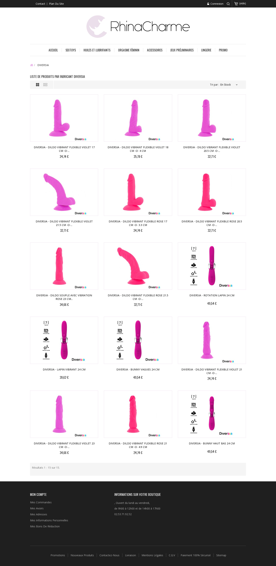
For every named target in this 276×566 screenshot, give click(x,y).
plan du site (56, 3)
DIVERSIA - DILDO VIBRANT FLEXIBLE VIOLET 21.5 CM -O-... (64, 223)
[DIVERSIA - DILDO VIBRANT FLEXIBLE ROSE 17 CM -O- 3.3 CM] (138, 192)
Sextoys (71, 50)
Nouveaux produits (83, 555)
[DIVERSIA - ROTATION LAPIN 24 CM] (212, 266)
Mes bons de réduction (45, 526)
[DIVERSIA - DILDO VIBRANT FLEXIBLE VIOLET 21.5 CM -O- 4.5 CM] (64, 192)
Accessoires (154, 50)
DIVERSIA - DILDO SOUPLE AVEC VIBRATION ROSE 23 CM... (64, 297)
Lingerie (206, 50)
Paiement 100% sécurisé (196, 555)
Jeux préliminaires (182, 50)
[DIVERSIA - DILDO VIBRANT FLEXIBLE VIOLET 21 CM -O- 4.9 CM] (212, 340)
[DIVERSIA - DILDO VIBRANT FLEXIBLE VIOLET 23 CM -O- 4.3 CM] (64, 414)
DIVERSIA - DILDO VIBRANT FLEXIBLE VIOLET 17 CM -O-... (64, 149)
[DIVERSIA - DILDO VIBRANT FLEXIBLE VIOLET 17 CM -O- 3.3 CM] (64, 118)
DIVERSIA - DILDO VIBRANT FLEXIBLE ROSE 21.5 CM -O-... (138, 297)
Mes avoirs (37, 508)
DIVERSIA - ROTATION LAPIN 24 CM (211, 295)
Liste (45, 84)
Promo (223, 50)
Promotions (58, 555)
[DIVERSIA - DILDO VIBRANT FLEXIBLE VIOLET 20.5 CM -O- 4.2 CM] (212, 118)
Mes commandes (41, 502)
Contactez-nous (110, 555)
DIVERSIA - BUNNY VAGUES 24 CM (137, 369)
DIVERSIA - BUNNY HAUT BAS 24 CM (212, 443)
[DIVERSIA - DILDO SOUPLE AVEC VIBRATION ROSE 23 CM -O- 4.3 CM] (64, 266)
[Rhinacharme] (138, 26)
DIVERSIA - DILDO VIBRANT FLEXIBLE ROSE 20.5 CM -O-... (212, 223)
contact (40, 3)
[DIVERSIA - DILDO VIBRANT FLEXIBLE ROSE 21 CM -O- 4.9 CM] (138, 414)
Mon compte (38, 494)
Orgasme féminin (128, 50)
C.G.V (172, 555)
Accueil (53, 50)
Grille (37, 84)
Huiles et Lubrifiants (97, 50)
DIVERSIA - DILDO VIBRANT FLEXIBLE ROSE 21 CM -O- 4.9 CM (138, 445)
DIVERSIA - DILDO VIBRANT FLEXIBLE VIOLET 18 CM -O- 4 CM (138, 149)
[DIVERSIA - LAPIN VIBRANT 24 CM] (64, 340)
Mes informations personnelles (49, 520)
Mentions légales (153, 555)
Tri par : (214, 84)
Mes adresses (38, 514)
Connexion (216, 3)
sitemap (221, 555)
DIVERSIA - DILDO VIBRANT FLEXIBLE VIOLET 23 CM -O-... (64, 445)
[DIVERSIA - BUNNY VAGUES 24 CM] (138, 340)
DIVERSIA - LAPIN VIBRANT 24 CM (64, 369)
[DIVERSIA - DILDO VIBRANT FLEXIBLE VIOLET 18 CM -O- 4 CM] (138, 118)
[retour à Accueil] (31, 65)
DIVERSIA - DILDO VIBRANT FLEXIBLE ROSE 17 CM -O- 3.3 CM (138, 223)
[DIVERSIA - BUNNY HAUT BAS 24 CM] (212, 414)
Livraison (131, 555)
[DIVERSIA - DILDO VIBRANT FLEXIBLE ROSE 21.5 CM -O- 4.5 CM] (138, 266)
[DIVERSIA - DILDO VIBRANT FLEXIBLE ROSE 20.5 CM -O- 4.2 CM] (212, 192)
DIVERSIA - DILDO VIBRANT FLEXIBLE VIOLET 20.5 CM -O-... (211, 149)
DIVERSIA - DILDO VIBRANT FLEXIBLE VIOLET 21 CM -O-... (211, 371)
